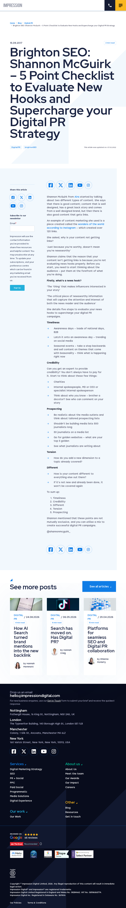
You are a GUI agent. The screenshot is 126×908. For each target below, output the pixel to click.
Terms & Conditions (37, 903)
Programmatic (18, 791)
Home (12, 23)
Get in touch (73, 816)
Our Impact (72, 782)
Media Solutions (19, 796)
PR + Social (17, 778)
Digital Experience (21, 800)
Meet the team (74, 773)
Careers (70, 787)
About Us (71, 769)
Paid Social (16, 787)
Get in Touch (54, 700)
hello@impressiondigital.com (35, 695)
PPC (12, 782)
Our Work (15, 816)
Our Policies (15, 903)
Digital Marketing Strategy (26, 769)
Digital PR (28, 23)
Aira (77, 196)
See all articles (99, 586)
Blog (20, 23)
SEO (12, 773)
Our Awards (72, 778)
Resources (71, 812)
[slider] (31, 834)
